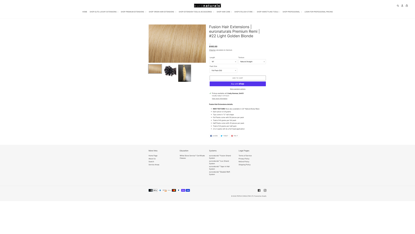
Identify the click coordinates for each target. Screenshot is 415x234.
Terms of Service (245, 156)
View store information (219, 98)
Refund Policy (244, 162)
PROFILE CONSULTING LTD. (245, 196)
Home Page (153, 156)
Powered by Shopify (260, 196)
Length (212, 57)
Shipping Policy (245, 165)
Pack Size (213, 66)
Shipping (212, 50)
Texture (241, 57)
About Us (152, 159)
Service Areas (154, 165)
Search (151, 162)
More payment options (237, 89)
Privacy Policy (244, 159)
